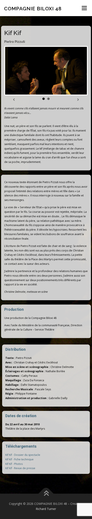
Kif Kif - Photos (14, 464)
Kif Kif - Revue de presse (20, 468)
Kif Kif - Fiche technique (19, 459)
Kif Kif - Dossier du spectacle (22, 455)
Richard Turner (46, 509)
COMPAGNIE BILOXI (33, 8)
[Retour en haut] (46, 493)
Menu (84, 8)
